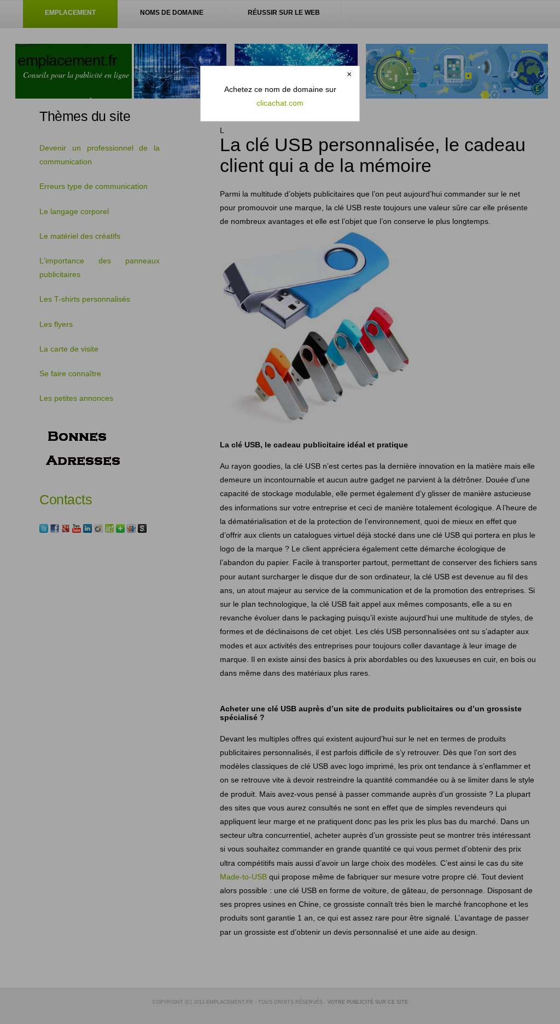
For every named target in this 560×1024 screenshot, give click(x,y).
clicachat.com (280, 103)
